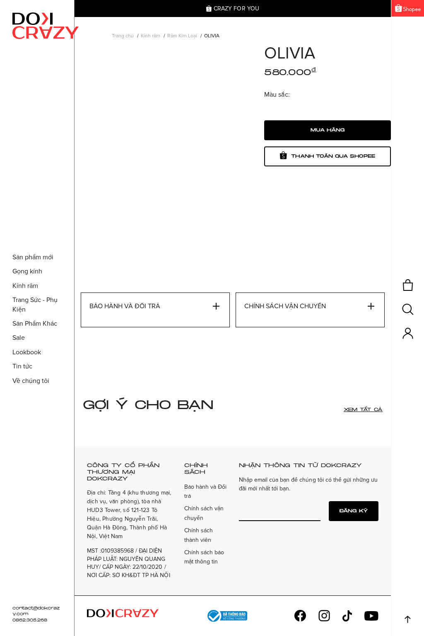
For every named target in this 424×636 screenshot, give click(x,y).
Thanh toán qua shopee (333, 156)
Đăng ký (353, 511)
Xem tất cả (363, 409)
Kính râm (150, 36)
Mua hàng (328, 130)
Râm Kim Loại (182, 36)
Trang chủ (123, 36)
